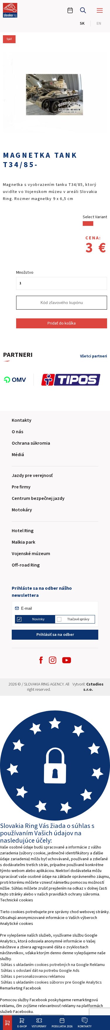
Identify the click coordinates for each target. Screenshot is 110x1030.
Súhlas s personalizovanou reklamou (33, 976)
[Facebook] (41, 660)
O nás (17, 432)
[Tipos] (74, 379)
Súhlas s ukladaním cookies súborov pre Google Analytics (51, 982)
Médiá (18, 454)
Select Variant (95, 217)
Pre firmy (21, 487)
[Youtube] (66, 660)
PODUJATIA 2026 (62, 1026)
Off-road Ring (26, 565)
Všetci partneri (93, 356)
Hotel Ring (22, 530)
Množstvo (24, 272)
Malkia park (23, 542)
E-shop (22, 1026)
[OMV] (18, 379)
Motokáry (22, 510)
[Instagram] (52, 660)
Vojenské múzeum (31, 553)
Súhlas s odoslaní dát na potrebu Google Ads (40, 971)
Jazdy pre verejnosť (32, 475)
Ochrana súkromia (31, 443)
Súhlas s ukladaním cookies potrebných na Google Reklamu (53, 965)
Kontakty (85, 1026)
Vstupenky (39, 1026)
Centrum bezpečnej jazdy (38, 498)
